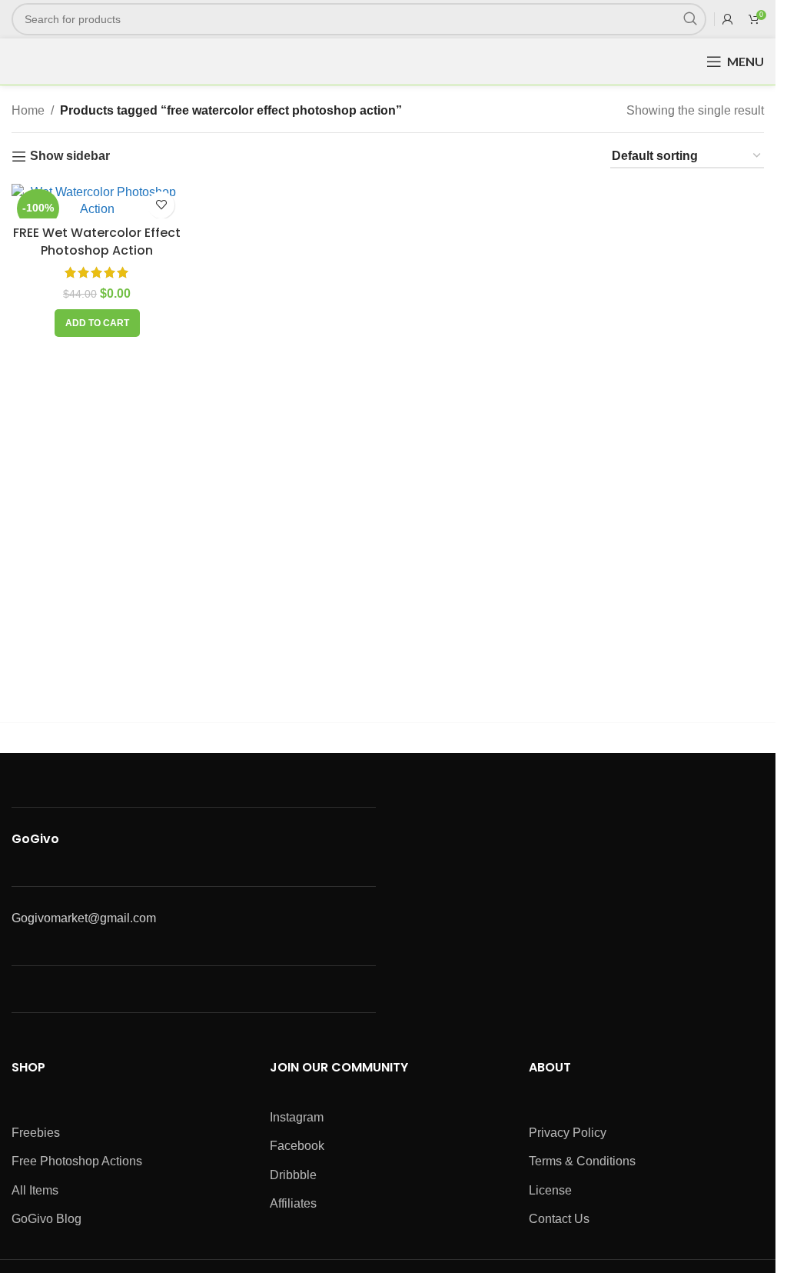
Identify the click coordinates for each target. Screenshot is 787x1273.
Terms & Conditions (582, 1161)
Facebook (297, 1145)
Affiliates (293, 1203)
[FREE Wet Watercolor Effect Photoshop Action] (97, 201)
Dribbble (293, 1174)
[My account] (728, 19)
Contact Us (559, 1218)
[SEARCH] (690, 19)
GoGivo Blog (46, 1218)
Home (28, 110)
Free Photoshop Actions (77, 1161)
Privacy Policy (567, 1132)
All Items (35, 1190)
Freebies (36, 1132)
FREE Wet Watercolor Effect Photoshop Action (97, 241)
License (550, 1190)
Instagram (297, 1117)
